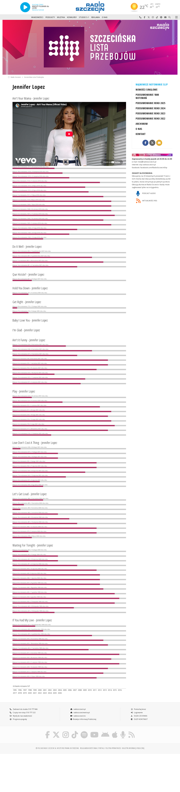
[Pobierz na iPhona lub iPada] (115, 731)
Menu (176, 17)
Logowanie (138, 712)
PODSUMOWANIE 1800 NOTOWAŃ (147, 96)
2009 (85, 690)
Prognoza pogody (19, 719)
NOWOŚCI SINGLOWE (146, 89)
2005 (65, 690)
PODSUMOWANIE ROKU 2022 (150, 118)
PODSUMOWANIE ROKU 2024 (150, 108)
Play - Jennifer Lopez (23, 391)
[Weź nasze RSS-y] (131, 731)
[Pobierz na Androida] (105, 731)
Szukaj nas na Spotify (161, 17)
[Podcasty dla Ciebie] (123, 731)
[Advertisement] (28, 771)
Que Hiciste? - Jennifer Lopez (28, 274)
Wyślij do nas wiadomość (165, 17)
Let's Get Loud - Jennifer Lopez (29, 494)
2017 (15, 693)
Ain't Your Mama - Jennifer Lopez (30, 98)
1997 (25, 690)
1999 (35, 690)
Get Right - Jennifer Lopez (26, 302)
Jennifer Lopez (28, 86)
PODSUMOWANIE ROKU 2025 (150, 103)
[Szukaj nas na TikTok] (74, 731)
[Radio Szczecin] (90, 7)
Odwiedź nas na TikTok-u (157, 17)
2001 (45, 690)
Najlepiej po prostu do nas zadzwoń (140, 17)
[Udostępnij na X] (152, 143)
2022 (40, 693)
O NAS (139, 129)
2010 (90, 690)
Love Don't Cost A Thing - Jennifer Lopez (34, 442)
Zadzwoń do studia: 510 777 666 (25, 709)
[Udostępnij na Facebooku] (145, 143)
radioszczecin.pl (79, 709)
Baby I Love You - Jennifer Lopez (30, 320)
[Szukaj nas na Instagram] (65, 731)
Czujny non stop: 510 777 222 (24, 712)
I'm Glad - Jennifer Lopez (26, 330)
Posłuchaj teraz (140, 709)
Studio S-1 (84, 17)
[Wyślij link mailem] (159, 143)
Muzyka (61, 17)
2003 (55, 690)
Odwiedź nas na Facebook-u (144, 17)
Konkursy (72, 17)
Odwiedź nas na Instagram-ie (153, 17)
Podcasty (50, 17)
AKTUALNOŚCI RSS (149, 200)
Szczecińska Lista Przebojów (34, 77)
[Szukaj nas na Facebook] (47, 731)
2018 (20, 693)
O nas (105, 17)
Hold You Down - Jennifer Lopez (30, 288)
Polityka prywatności (113, 748)
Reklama (95, 17)
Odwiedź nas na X (149, 17)
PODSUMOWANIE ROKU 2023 (150, 113)
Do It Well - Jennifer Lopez (27, 246)
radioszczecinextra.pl (81, 712)
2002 (50, 690)
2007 (75, 690)
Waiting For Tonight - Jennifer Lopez (32, 545)
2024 (50, 693)
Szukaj (169, 17)
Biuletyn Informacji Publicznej (84, 719)
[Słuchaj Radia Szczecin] (25, 7)
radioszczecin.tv (79, 716)
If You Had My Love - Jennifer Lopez (32, 620)
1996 (20, 690)
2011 (95, 690)
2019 (25, 693)
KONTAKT (141, 134)
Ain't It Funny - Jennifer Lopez (28, 340)
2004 (60, 690)
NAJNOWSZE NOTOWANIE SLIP (152, 84)
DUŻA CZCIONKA (140, 716)
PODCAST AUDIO (149, 193)
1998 (30, 690)
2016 (120, 690)
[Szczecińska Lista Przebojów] (90, 47)
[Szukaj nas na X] (56, 731)
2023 (45, 693)
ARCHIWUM (142, 123)
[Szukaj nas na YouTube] (94, 731)
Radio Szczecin (16, 77)
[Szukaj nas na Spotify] (84, 731)
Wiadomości (37, 17)
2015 (115, 690)
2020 (30, 693)
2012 (100, 690)
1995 (15, 690)
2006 (70, 690)
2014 (110, 690)
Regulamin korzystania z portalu (92, 748)
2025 (55, 693)
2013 (105, 690)
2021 (35, 693)
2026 (60, 693)
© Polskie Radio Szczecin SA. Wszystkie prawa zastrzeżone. (57, 748)
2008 (80, 690)
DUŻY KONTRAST (141, 719)
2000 (40, 690)
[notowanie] (152, 155)
